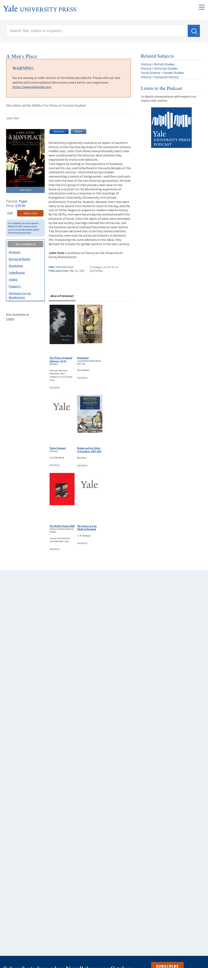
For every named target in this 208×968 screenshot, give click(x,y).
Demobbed (83, 358)
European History (166, 77)
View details (55, 387)
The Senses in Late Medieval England (87, 527)
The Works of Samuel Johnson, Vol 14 (61, 359)
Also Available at (25, 244)
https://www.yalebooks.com (31, 87)
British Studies (164, 64)
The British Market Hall (62, 526)
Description (59, 131)
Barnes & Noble (19, 259)
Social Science (150, 73)
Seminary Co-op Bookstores (20, 295)
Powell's (15, 286)
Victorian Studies (166, 68)
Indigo (13, 279)
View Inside (25, 189)
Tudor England (58, 448)
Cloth (10, 319)
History (146, 64)
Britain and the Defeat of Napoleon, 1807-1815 (89, 449)
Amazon (14, 252)
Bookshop (16, 266)
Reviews (78, 131)
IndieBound (17, 272)
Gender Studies (173, 73)
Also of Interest (62, 296)
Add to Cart (30, 213)
